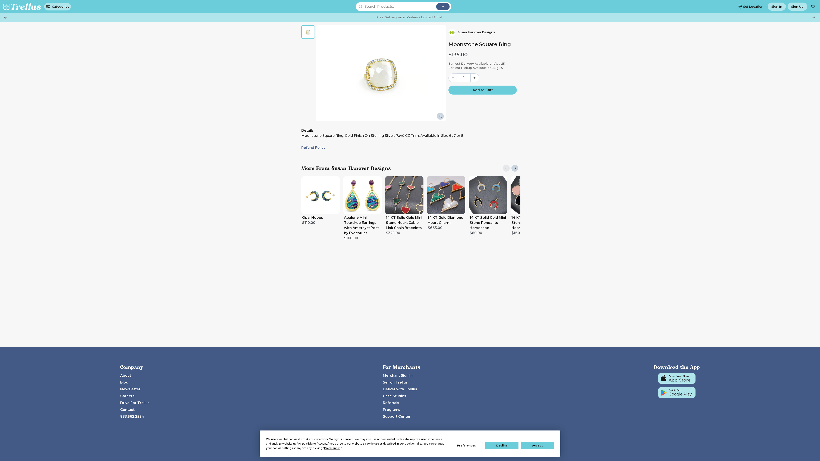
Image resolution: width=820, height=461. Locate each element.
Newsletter (130, 389)
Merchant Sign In (398, 375)
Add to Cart (483, 90)
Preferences (466, 445)
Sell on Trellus (395, 382)
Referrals (391, 403)
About (125, 375)
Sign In (776, 7)
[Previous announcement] (5, 17)
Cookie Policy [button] (413, 443)
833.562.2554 (132, 416)
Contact (127, 410)
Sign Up (797, 7)
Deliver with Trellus (400, 389)
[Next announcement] (813, 17)
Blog (124, 382)
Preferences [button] (332, 448)
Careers (127, 396)
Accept (537, 445)
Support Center (397, 416)
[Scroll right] (514, 168)
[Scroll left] (506, 168)
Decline (502, 445)
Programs (391, 410)
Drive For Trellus (134, 403)
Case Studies (394, 396)
